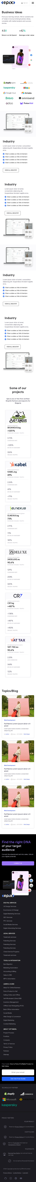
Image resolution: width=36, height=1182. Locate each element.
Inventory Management (11, 1002)
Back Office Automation (11, 1009)
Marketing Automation (10, 968)
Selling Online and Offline (11, 995)
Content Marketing (9, 1024)
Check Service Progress (11, 952)
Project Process (8, 1033)
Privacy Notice (7, 1173)
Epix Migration (7, 964)
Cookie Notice (17, 1173)
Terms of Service (9, 1044)
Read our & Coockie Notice (21, 1127)
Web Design (27, 734)
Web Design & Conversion (12, 1016)
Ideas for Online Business (11, 987)
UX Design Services (9, 906)
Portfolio (6, 1036)
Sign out (25, 3)
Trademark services (9, 937)
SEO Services (7, 917)
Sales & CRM (7, 975)
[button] (33, 3)
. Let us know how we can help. (20, 1154)
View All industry (11, 170)
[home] (8, 3)
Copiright (25, 1173)
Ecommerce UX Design (11, 910)
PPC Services (7, 921)
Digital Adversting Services (12, 928)
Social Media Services (10, 924)
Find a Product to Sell (10, 991)
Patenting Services (9, 941)
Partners (6, 1051)
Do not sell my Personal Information (23, 1161)
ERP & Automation (9, 979)
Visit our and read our (18, 1144)
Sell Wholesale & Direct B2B (12, 998)
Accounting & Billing (9, 971)
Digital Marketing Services (11, 914)
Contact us (18, 863)
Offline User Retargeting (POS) (13, 1006)
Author (7, 734)
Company (6, 1040)
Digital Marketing (8, 1020)
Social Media (7, 1013)
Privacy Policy (7, 1047)
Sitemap (6, 1054)
